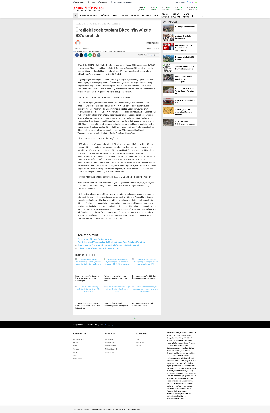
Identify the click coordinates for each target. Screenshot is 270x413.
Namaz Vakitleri (110, 346)
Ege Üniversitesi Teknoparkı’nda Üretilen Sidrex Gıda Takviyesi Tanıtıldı (111, 242)
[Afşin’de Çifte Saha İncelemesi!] (168, 40)
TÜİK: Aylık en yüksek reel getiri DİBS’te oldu (98, 248)
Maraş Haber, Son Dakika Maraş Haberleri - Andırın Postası (116, 409)
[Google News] (152, 55)
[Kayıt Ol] (193, 15)
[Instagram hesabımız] (193, 2)
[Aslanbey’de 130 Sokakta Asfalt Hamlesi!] (168, 126)
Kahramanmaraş (88, 15)
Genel (115, 15)
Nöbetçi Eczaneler (111, 349)
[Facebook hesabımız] (187, 2)
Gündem (105, 15)
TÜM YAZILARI (152, 43)
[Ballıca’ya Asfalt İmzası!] (168, 31)
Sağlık (75, 352)
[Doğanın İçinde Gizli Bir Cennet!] (168, 61)
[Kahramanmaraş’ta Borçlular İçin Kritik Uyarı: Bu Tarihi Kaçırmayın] (88, 265)
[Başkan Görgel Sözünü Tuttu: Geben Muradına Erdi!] (168, 93)
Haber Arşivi (186, 15)
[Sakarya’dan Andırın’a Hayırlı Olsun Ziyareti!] (168, 72)
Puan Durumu (109, 352)
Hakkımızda (140, 342)
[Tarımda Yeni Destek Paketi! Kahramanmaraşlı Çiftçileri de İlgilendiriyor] (88, 293)
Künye (138, 339)
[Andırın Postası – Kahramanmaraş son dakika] (88, 11)
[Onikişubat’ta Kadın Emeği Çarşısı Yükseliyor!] (168, 81)
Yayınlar (146, 15)
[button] (76, 15)
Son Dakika (109, 339)
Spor (155, 15)
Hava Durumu (110, 342)
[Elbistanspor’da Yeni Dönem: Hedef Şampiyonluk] (168, 49)
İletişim (138, 346)
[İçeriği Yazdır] (99, 55)
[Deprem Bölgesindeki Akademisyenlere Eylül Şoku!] (117, 293)
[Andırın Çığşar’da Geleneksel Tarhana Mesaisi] (168, 114)
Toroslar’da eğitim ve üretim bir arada (95, 239)
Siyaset (124, 15)
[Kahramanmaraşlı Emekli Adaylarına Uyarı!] (145, 293)
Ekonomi (135, 15)
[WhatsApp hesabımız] (196, 2)
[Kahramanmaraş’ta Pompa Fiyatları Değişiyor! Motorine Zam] (117, 265)
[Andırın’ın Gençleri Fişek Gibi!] (168, 104)
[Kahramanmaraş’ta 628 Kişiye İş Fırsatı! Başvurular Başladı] (145, 265)
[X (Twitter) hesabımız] (190, 2)
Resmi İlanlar (165, 15)
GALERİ (79, 2)
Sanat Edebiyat (175, 15)
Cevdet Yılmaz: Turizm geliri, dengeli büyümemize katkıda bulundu (109, 245)
